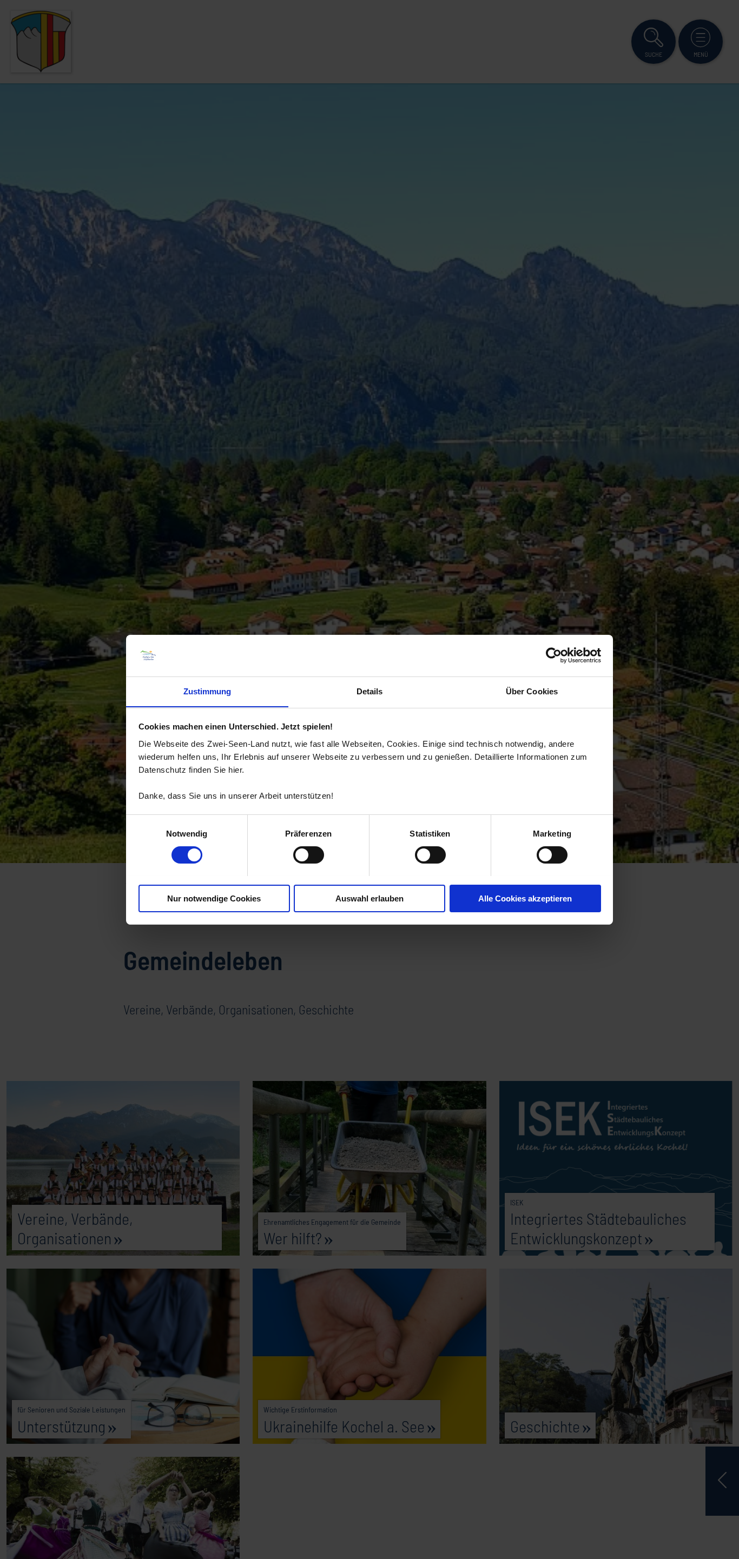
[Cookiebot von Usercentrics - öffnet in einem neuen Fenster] (553, 655)
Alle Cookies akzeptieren (525, 898)
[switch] (308, 855)
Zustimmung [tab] (207, 690)
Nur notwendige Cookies (214, 898)
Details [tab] (370, 690)
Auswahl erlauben (369, 898)
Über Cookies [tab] (532, 690)
